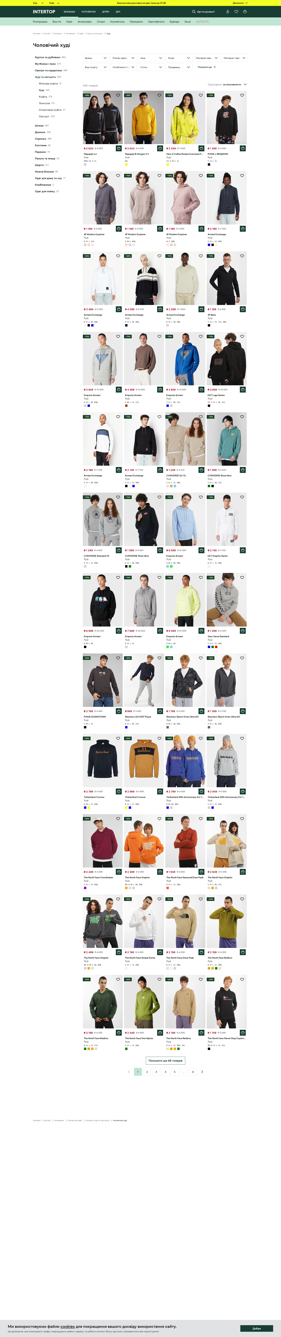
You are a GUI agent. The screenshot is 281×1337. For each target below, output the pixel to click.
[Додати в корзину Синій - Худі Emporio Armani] (201, 390)
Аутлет (47, 34)
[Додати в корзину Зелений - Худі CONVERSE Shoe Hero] (243, 470)
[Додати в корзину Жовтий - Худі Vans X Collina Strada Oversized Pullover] (201, 148)
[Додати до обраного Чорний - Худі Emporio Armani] (118, 577)
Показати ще (205, 67)
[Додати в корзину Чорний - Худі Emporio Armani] (119, 631)
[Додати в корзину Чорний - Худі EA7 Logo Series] (243, 390)
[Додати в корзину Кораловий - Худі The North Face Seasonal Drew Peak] (201, 872)
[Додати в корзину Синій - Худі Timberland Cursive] (119, 791)
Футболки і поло (45, 63)
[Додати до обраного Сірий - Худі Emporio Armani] (118, 336)
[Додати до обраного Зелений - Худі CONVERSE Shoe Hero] (242, 417)
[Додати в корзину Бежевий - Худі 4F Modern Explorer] (160, 229)
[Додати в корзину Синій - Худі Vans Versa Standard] (243, 631)
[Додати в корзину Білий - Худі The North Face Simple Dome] (160, 952)
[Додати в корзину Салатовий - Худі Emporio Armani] (201, 631)
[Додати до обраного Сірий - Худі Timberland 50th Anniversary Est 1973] (242, 738)
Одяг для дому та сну (48, 178)
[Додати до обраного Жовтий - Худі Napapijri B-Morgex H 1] (159, 95)
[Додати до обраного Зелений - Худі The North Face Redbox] (118, 979)
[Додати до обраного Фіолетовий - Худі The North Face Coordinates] (118, 818)
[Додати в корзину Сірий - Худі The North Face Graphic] (119, 952)
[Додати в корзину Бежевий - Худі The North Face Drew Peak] (201, 952)
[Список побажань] (236, 11)
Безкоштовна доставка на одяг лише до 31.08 (141, 3)
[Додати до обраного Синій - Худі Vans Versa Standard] (242, 577)
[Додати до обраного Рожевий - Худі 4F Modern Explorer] (201, 175)
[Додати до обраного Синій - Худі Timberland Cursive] (118, 738)
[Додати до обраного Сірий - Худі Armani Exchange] (201, 256)
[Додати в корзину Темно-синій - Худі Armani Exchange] (160, 309)
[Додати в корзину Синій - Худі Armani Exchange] (243, 229)
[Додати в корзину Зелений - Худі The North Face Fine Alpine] (160, 1033)
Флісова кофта (48, 83)
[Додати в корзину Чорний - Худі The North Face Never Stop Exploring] (243, 1033)
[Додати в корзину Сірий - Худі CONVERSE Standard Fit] (119, 550)
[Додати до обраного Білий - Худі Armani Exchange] (118, 256)
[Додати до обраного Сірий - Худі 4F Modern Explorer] (118, 175)
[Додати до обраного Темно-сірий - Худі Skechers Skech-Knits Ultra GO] (201, 658)
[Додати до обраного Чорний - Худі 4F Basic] (242, 256)
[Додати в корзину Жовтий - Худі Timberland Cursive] (160, 791)
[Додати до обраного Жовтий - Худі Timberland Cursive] (159, 738)
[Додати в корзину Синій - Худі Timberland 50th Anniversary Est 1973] (201, 791)
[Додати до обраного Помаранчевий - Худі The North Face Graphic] (159, 818)
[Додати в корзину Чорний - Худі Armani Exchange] (160, 470)
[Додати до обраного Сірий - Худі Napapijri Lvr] (118, 95)
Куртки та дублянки (47, 57)
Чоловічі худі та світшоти (97, 1120)
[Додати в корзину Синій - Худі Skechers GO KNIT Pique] (160, 711)
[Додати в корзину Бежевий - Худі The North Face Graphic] (243, 872)
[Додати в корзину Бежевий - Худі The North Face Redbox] (201, 1033)
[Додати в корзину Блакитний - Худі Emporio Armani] (201, 550)
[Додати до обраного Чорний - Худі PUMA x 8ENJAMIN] (242, 95)
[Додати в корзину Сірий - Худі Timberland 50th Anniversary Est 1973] (243, 791)
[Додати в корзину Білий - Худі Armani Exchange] (119, 309)
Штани (39, 125)
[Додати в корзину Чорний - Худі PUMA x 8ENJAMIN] (243, 148)
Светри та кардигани (48, 70)
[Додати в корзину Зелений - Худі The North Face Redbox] (119, 1033)
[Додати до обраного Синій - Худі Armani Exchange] (242, 175)
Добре (257, 1328)
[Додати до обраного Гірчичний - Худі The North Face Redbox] (242, 899)
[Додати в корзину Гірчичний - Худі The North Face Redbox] (243, 952)
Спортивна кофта (50, 109)
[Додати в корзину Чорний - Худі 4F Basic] (243, 309)
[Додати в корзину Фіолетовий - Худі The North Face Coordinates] (119, 872)
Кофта (43, 96)
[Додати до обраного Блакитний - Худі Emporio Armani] (201, 497)
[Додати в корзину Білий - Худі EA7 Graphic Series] (243, 550)
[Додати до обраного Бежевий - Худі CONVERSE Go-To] (201, 417)
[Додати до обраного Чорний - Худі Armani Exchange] (159, 417)
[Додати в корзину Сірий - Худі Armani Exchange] (201, 309)
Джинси (40, 132)
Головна (37, 34)
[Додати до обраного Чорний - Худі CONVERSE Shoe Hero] (159, 497)
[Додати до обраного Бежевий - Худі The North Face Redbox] (201, 979)
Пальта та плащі (45, 158)
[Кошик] (245, 11)
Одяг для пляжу (45, 191)
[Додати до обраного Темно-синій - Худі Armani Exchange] (159, 256)
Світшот (44, 116)
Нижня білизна (44, 171)
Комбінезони (43, 184)
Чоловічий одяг (75, 1120)
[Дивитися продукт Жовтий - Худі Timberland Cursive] (144, 760)
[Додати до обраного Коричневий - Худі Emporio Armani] (159, 336)
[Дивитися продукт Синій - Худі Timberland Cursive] (103, 760)
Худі (41, 90)
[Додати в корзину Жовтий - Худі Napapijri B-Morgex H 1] (160, 148)
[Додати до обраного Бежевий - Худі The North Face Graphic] (242, 818)
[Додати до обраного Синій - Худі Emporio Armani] (201, 336)
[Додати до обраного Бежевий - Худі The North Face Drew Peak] (201, 899)
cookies (68, 1326)
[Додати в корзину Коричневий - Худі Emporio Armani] (160, 390)
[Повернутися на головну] (44, 11)
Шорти (39, 165)
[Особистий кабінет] (228, 11)
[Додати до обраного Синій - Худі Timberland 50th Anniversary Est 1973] (201, 738)
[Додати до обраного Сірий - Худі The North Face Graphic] (118, 899)
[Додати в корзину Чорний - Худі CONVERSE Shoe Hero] (160, 550)
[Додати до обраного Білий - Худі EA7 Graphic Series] (242, 497)
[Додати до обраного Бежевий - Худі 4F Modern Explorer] (159, 175)
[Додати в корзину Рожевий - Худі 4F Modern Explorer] (201, 229)
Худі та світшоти (95, 34)
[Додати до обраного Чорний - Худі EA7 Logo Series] (242, 336)
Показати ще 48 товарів (165, 1060)
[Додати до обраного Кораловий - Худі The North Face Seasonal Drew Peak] (201, 818)
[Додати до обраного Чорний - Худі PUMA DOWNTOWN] (118, 658)
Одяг (81, 34)
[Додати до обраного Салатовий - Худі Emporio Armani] (201, 577)
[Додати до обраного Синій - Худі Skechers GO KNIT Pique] (159, 658)
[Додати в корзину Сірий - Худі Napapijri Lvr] (119, 148)
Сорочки (40, 138)
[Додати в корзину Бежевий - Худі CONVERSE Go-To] (201, 470)
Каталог (58, 34)
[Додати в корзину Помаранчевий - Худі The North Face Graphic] (160, 872)
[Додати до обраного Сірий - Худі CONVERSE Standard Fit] (118, 497)
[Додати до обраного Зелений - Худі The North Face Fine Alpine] (159, 979)
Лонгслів (44, 103)
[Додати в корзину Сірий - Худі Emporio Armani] (119, 390)
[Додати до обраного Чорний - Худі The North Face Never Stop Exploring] (242, 979)
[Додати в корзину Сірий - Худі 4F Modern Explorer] (119, 229)
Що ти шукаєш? (206, 12)
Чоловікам (70, 34)
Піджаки (40, 152)
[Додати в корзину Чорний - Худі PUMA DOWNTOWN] (119, 711)
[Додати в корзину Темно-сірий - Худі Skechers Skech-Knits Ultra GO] (201, 711)
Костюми (41, 145)
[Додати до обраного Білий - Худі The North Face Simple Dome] (159, 899)
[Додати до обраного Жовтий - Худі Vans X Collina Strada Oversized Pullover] (201, 95)
